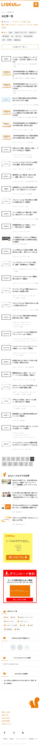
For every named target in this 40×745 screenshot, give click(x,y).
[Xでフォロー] (20, 647)
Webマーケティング (26, 617)
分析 (31, 625)
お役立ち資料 (6, 718)
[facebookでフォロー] (13, 647)
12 (15, 464)
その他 (35, 24)
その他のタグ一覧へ (19, 47)
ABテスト (32, 32)
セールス (13, 24)
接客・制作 (5, 24)
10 (4, 464)
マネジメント (24, 621)
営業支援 (9, 629)
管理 (18, 629)
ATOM (9, 40)
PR (14, 617)
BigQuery (17, 40)
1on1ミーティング (21, 32)
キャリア (29, 24)
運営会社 (12, 738)
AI (12, 36)
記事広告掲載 (6, 721)
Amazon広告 (28, 36)
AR (4, 40)
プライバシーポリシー (21, 738)
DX (7, 617)
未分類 (4, 27)
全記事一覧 (5, 715)
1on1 (10, 32)
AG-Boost (6, 36)
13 (21, 464)
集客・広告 (26, 22)
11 (10, 464)
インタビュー (21, 24)
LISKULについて (7, 724)
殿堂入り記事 (6, 712)
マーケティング (17, 22)
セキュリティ (10, 621)
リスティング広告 (11, 625)
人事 (23, 625)
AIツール (18, 36)
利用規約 (5, 738)
